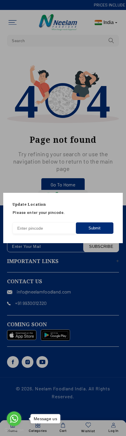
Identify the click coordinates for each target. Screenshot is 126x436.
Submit (94, 228)
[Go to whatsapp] (14, 418)
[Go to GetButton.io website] (14, 430)
